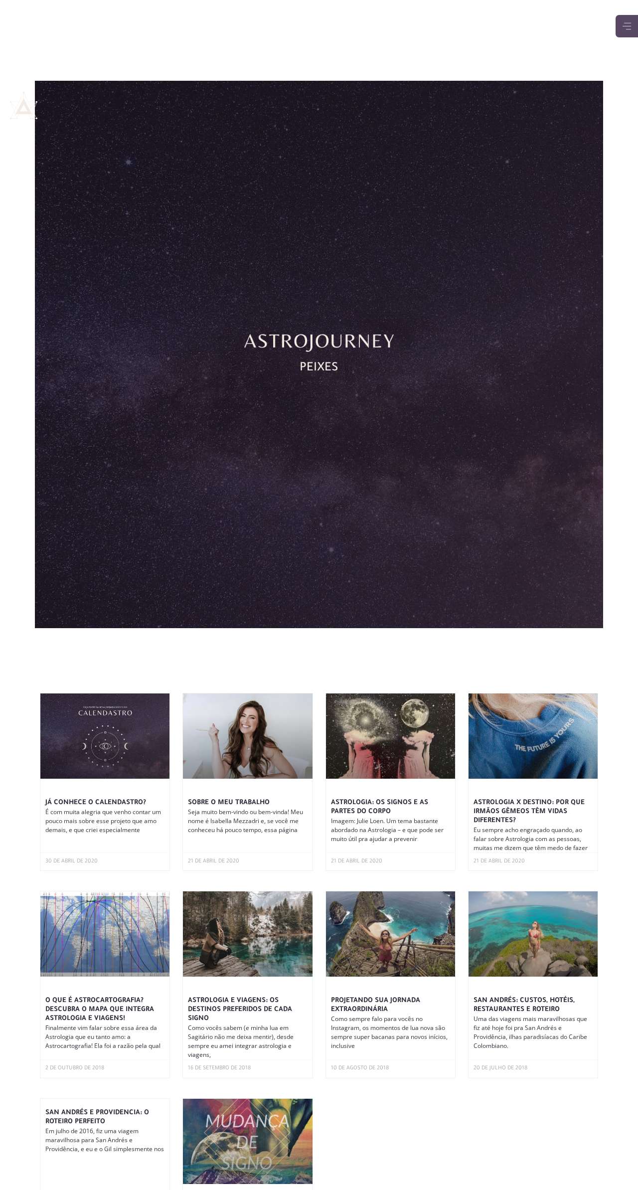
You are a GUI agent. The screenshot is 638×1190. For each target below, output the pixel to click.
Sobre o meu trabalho (229, 803)
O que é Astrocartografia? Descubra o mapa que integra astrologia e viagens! (99, 1009)
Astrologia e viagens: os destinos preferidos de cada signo (240, 1009)
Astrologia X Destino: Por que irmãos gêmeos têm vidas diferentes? (529, 812)
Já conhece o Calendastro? (95, 803)
